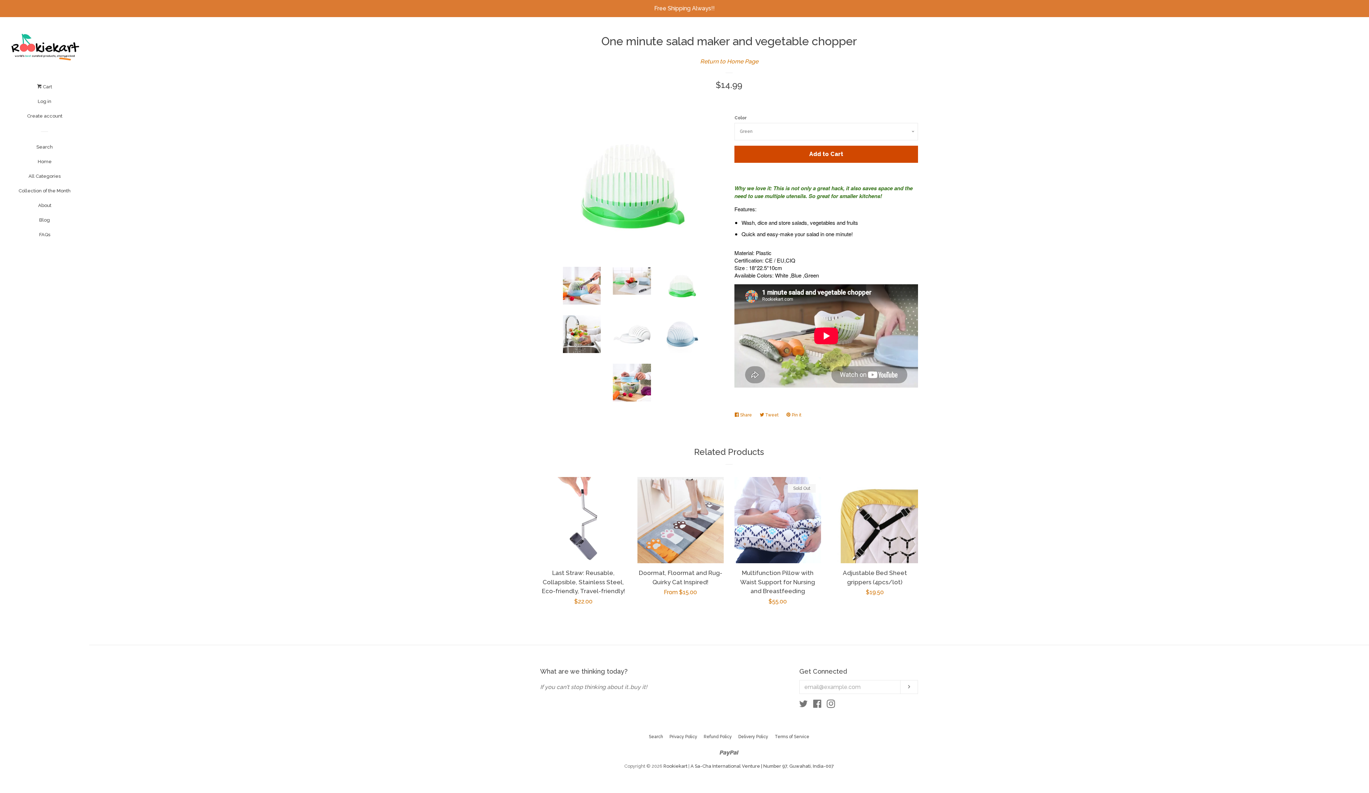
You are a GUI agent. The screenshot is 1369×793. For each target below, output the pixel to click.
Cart (47, 86)
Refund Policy (718, 736)
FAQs (44, 234)
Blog (44, 220)
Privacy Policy (683, 736)
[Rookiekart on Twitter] (803, 705)
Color (740, 117)
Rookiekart (675, 766)
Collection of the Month (45, 190)
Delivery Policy (753, 736)
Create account (44, 116)
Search (44, 147)
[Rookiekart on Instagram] (831, 705)
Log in (44, 101)
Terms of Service (792, 736)
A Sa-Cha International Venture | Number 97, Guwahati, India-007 (762, 766)
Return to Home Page (729, 61)
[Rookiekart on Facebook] (817, 705)
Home (45, 161)
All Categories (45, 176)
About (44, 205)
